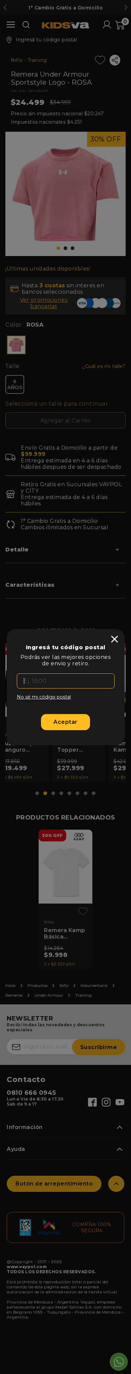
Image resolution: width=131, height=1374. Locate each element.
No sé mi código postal (44, 697)
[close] (114, 639)
